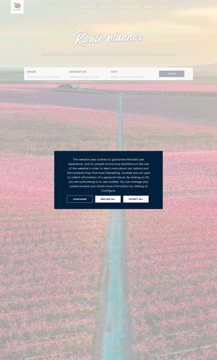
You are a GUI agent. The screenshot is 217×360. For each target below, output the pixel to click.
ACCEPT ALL (136, 199)
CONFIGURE (80, 199)
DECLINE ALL (108, 199)
